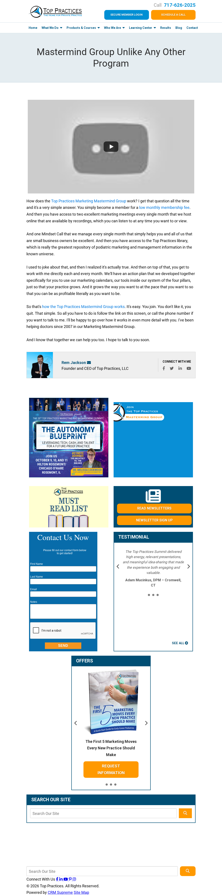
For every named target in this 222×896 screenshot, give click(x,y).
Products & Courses (82, 27)
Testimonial (133, 537)
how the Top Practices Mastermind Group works (83, 306)
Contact (192, 27)
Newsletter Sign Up (154, 520)
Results (165, 27)
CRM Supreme (60, 892)
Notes (33, 601)
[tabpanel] (153, 568)
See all (178, 643)
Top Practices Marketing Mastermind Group (88, 201)
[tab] (149, 595)
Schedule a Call (173, 14)
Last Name (36, 576)
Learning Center (141, 27)
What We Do (50, 27)
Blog (178, 27)
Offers (84, 660)
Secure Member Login (126, 14)
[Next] (188, 567)
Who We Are (113, 27)
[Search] (185, 813)
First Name (36, 563)
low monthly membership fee (164, 207)
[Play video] (111, 146)
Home (33, 27)
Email (33, 589)
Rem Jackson (74, 362)
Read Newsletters (154, 508)
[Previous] (118, 567)
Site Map (81, 892)
